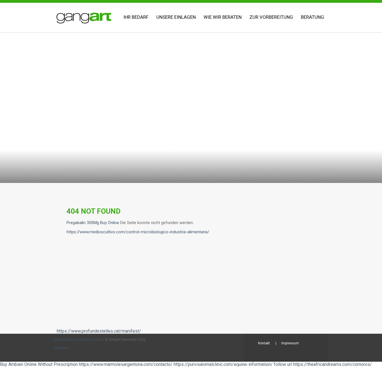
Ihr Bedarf (135, 17)
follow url (283, 364)
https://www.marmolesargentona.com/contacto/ (126, 364)
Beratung (312, 17)
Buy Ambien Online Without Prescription (39, 364)
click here (61, 348)
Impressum (290, 343)
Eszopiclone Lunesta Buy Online (79, 340)
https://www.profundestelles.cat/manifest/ (99, 331)
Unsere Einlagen (176, 17)
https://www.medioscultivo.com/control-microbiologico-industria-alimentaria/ (138, 231)
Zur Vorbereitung (271, 17)
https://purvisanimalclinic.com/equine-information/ (223, 364)
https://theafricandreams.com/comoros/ (332, 364)
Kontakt (264, 343)
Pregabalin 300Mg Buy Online (93, 222)
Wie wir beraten (223, 17)
